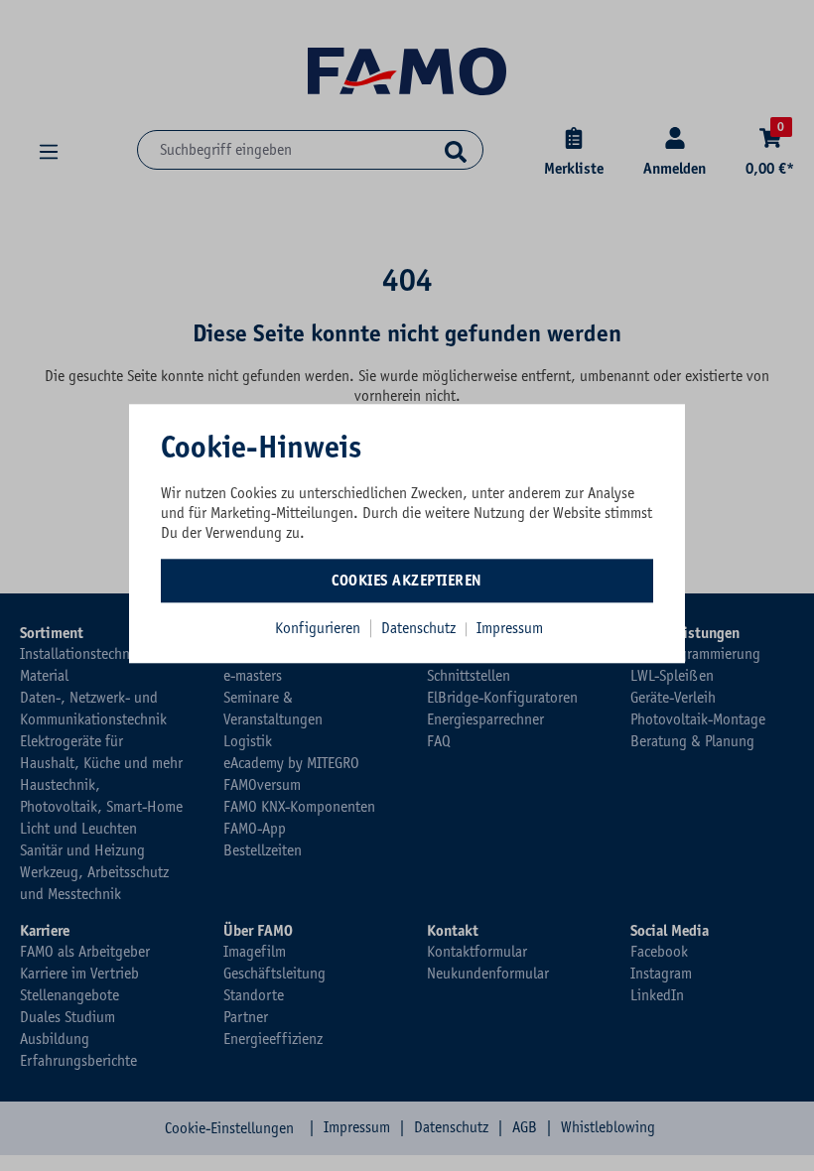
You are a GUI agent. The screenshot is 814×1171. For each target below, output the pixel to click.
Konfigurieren (317, 628)
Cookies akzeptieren (407, 580)
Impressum (509, 628)
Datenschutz (420, 628)
